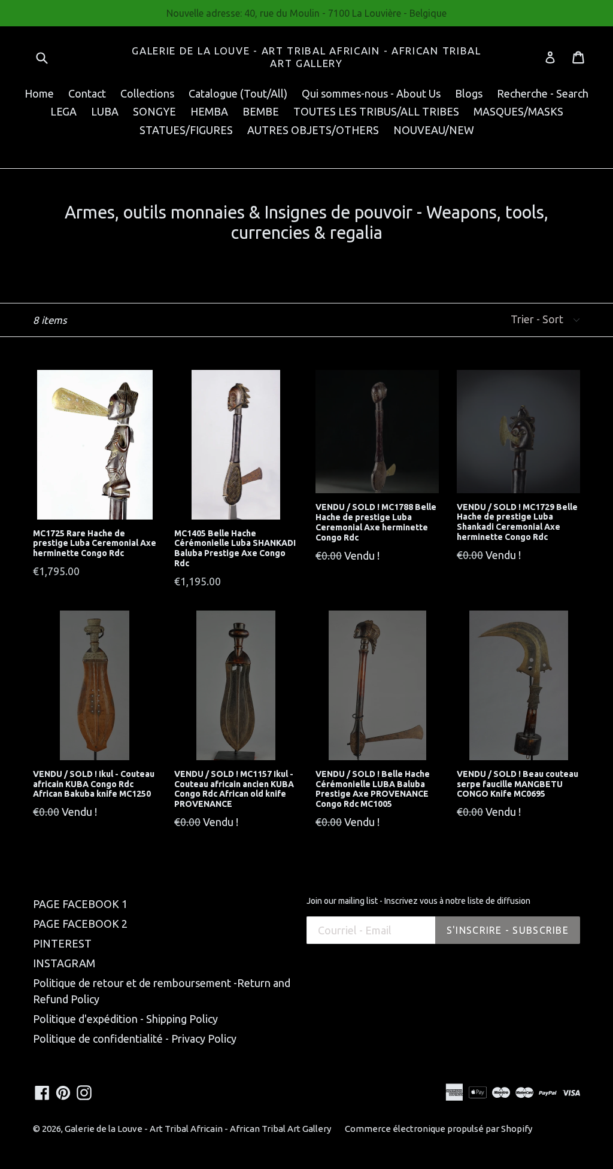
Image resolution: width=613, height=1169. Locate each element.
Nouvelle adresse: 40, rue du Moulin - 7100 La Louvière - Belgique (306, 13)
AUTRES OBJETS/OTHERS (313, 130)
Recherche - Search (542, 93)
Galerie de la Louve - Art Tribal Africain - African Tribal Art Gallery (306, 56)
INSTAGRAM (64, 963)
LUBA (105, 111)
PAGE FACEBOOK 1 (80, 904)
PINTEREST (62, 943)
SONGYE (154, 111)
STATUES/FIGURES (186, 130)
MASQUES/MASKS (518, 111)
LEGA (63, 111)
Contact (87, 93)
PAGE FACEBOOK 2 (80, 924)
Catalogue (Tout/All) (238, 93)
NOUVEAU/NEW (433, 130)
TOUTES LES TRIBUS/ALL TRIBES (376, 111)
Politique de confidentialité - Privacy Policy (134, 1038)
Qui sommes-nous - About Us (371, 93)
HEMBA (209, 111)
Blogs (468, 93)
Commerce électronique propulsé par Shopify (438, 1129)
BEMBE (260, 111)
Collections (147, 93)
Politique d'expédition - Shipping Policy (125, 1019)
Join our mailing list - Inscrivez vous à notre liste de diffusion (418, 901)
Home (39, 93)
